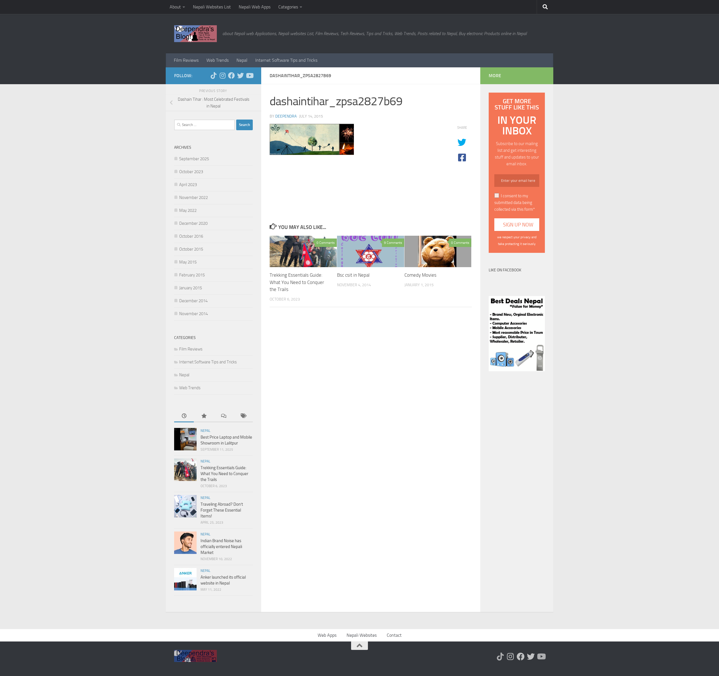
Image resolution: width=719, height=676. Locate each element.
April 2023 (188, 184)
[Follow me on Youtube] (249, 75)
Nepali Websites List (212, 7)
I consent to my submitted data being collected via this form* (514, 202)
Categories (288, 7)
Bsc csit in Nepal (353, 275)
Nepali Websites (362, 635)
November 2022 (193, 197)
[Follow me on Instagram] (222, 75)
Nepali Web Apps (254, 7)
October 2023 (191, 171)
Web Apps (327, 635)
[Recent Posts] (184, 416)
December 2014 (193, 300)
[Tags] (243, 416)
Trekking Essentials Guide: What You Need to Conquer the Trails (297, 282)
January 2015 (190, 287)
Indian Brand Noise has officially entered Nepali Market (221, 546)
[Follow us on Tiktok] (213, 75)
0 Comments (326, 243)
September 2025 (194, 158)
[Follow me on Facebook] (231, 75)
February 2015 (192, 275)
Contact (394, 635)
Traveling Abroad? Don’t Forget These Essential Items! (222, 510)
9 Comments (393, 243)
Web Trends (217, 60)
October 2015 (191, 249)
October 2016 (191, 236)
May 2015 (188, 262)
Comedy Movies (420, 275)
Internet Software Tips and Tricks (286, 60)
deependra (286, 116)
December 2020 (193, 223)
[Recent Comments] (223, 416)
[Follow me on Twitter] (240, 75)
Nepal (241, 60)
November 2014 (193, 313)
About (175, 7)
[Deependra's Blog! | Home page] (195, 33)
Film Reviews (186, 60)
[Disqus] (371, 388)
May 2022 (188, 210)
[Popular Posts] (203, 416)
